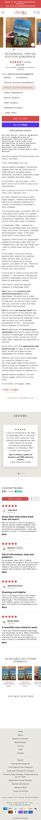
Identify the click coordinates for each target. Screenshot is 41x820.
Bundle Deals (20, 742)
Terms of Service (20, 791)
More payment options (20, 130)
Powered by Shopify (20, 818)
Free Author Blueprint (20, 764)
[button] (16, 62)
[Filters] (31, 499)
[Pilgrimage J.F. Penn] (20, 390)
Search (20, 760)
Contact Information (20, 784)
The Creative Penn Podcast (20, 767)
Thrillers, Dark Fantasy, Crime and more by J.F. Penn (20, 775)
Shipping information (20, 398)
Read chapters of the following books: (20, 804)
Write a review (15, 499)
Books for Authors (20, 739)
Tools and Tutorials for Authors (20, 771)
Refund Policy (20, 787)
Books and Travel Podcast (20, 780)
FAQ (20, 749)
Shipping (20, 67)
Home (20, 732)
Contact (20, 753)
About (20, 735)
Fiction (20, 746)
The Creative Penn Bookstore (20, 797)
